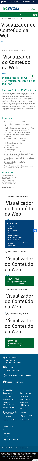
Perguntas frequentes (10, 439)
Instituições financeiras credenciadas (24, 404)
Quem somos (7, 393)
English (33, 8)
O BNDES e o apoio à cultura (15, 343)
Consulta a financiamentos (8, 403)
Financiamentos (25, 393)
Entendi (34, 460)
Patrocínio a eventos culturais (15, 345)
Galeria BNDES (12, 245)
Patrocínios (24, 409)
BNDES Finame (25, 399)
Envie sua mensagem (13, 370)
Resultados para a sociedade (9, 408)
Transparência (8, 399)
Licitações (23, 412)
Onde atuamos (8, 396)
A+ (33, 11)
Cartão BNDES (24, 396)
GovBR (3, 2)
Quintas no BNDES (13, 230)
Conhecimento (25, 420)
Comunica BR (14, 1)
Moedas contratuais (10, 420)
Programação (11, 226)
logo (12, 8)
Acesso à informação (28, 1)
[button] (2, 41)
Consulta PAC (7, 417)
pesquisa (21, 283)
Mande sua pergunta (13, 362)
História (10, 228)
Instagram (6, 433)
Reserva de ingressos (13, 235)
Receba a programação (14, 239)
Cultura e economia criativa (26, 416)
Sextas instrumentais (13, 233)
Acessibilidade (31, 9)
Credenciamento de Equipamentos (10, 412)
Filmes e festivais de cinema (15, 237)
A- (34, 11)
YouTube (6, 430)
